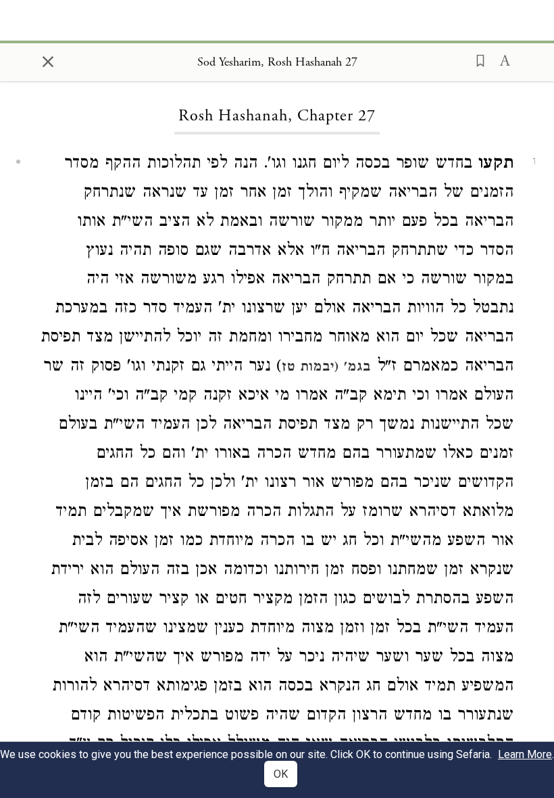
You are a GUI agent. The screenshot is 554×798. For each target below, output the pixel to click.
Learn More (525, 754)
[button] (476, 59)
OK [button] (281, 774)
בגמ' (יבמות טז (326, 368)
